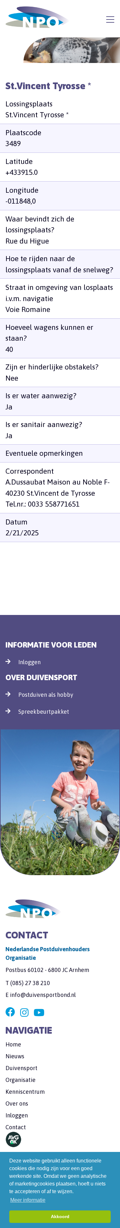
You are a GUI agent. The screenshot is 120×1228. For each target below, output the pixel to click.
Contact (15, 1127)
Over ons (16, 1103)
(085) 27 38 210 (30, 983)
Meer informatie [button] (27, 1200)
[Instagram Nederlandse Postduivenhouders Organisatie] (24, 1013)
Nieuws (14, 1056)
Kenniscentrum (25, 1091)
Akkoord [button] (60, 1216)
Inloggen (29, 662)
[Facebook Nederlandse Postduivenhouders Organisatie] (10, 1013)
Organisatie (20, 1079)
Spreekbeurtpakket (43, 711)
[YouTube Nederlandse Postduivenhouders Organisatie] (39, 1013)
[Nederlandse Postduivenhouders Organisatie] (37, 17)
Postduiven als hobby (45, 694)
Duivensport (21, 1068)
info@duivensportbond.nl (43, 994)
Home (13, 1044)
